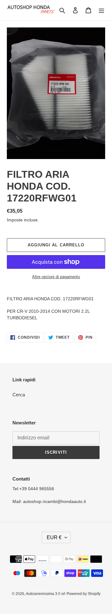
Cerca (18, 394)
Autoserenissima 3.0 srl (45, 594)
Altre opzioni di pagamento (56, 276)
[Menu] (101, 10)
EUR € (54, 537)
